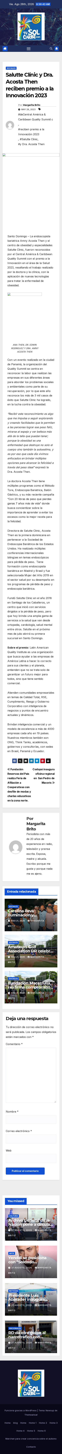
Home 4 (20, 1430)
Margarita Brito (31, 105)
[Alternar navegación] (28, 48)
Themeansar (31, 1414)
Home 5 (31, 1430)
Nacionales (15, 1328)
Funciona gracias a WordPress (21, 1410)
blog (15, 1422)
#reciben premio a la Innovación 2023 (31, 132)
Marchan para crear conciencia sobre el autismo (31, 1438)
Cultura (13, 1216)
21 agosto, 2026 (22, 1230)
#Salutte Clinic (29, 139)
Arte (11, 1253)
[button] (51, 48)
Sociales (11, 68)
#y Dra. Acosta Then (31, 144)
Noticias (13, 1291)
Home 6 (42, 1430)
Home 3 (54, 1422)
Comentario (14, 1044)
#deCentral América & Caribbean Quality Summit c (35, 117)
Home (8, 1422)
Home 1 (32, 1422)
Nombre (12, 1111)
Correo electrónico (19, 1131)
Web (8, 1150)
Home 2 (43, 1422)
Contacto (31, 1446)
